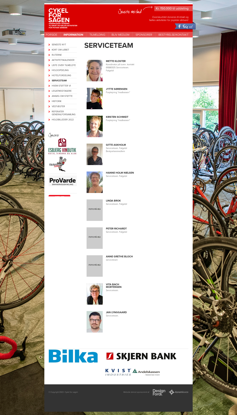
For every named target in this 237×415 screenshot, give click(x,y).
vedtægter (58, 106)
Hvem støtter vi (61, 85)
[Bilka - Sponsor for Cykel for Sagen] (76, 356)
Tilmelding (97, 34)
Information (73, 34)
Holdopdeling (60, 70)
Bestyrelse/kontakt (173, 34)
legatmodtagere (62, 91)
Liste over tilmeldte (64, 65)
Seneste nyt (59, 44)
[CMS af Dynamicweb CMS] (178, 392)
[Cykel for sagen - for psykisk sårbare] (69, 13)
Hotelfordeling (61, 75)
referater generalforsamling (63, 113)
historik (56, 101)
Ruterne (57, 55)
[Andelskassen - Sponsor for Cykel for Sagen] (146, 372)
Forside (51, 34)
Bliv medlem (120, 34)
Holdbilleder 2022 (63, 119)
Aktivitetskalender (63, 60)
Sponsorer (144, 34)
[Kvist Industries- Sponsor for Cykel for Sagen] (118, 372)
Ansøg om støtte (62, 96)
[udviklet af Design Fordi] (159, 392)
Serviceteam (59, 80)
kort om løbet (60, 49)
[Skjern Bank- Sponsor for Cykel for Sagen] (141, 356)
